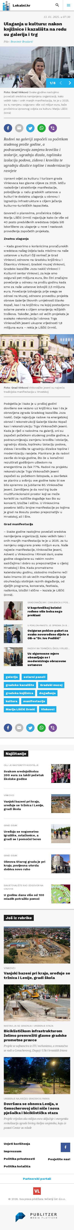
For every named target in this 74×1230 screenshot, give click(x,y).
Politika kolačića (17, 1166)
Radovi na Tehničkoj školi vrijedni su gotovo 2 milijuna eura (49, 648)
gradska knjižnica (19, 693)
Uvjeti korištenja (17, 1144)
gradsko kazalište (20, 685)
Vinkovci (47, 709)
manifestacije (34, 701)
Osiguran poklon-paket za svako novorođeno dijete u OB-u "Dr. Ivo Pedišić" (48, 634)
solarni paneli (34, 677)
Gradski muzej (51, 685)
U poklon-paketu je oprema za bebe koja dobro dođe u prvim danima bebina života (49, 625)
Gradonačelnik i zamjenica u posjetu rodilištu (49, 602)
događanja (47, 693)
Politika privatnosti (19, 1159)
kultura (11, 701)
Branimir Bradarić (22, 41)
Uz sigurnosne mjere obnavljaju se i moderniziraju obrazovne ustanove (47, 659)
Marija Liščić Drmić (20, 709)
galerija (12, 677)
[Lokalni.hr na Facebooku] (65, 1147)
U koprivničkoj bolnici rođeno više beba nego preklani (45, 611)
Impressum (12, 1151)
